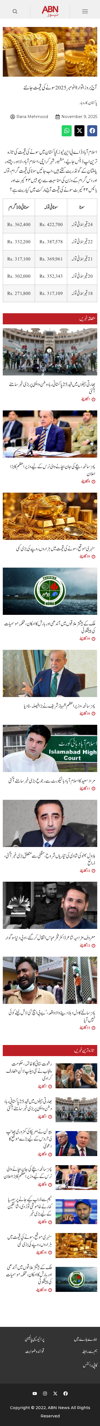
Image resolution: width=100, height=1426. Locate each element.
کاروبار (83, 102)
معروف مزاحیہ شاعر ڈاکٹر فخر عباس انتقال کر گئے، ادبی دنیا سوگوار (50, 938)
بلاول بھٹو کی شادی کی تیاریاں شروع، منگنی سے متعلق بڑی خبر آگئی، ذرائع (49, 860)
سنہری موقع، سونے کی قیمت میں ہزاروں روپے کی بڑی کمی (55, 549)
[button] (92, 130)
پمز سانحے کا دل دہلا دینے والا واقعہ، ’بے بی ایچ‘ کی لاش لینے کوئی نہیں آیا (52, 1016)
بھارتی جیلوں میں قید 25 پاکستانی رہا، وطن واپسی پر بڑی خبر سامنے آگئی (52, 388)
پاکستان (92, 102)
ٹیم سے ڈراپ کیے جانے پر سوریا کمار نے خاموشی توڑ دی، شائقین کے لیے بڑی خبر (30, 1206)
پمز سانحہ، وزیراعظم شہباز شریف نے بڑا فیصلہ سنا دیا (59, 706)
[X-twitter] (55, 1393)
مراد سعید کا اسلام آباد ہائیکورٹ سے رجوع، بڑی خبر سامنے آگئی (51, 781)
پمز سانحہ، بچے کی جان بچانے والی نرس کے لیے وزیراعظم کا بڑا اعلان (52, 470)
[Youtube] (34, 1393)
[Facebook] (65, 1393)
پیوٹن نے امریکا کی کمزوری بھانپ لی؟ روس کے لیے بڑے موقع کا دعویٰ (29, 1139)
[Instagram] (45, 1393)
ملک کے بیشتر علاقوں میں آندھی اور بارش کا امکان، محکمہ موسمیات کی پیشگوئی (49, 627)
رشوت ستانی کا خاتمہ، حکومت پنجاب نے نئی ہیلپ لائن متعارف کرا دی (29, 1071)
